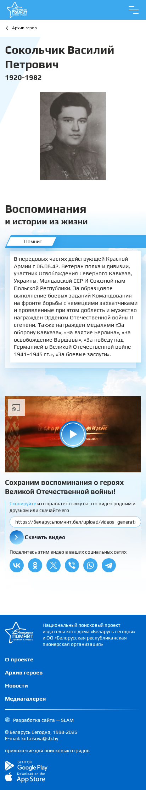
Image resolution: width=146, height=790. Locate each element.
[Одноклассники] (35, 565)
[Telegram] (109, 565)
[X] (53, 565)
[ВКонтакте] (17, 565)
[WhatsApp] (90, 565)
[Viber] (72, 565)
